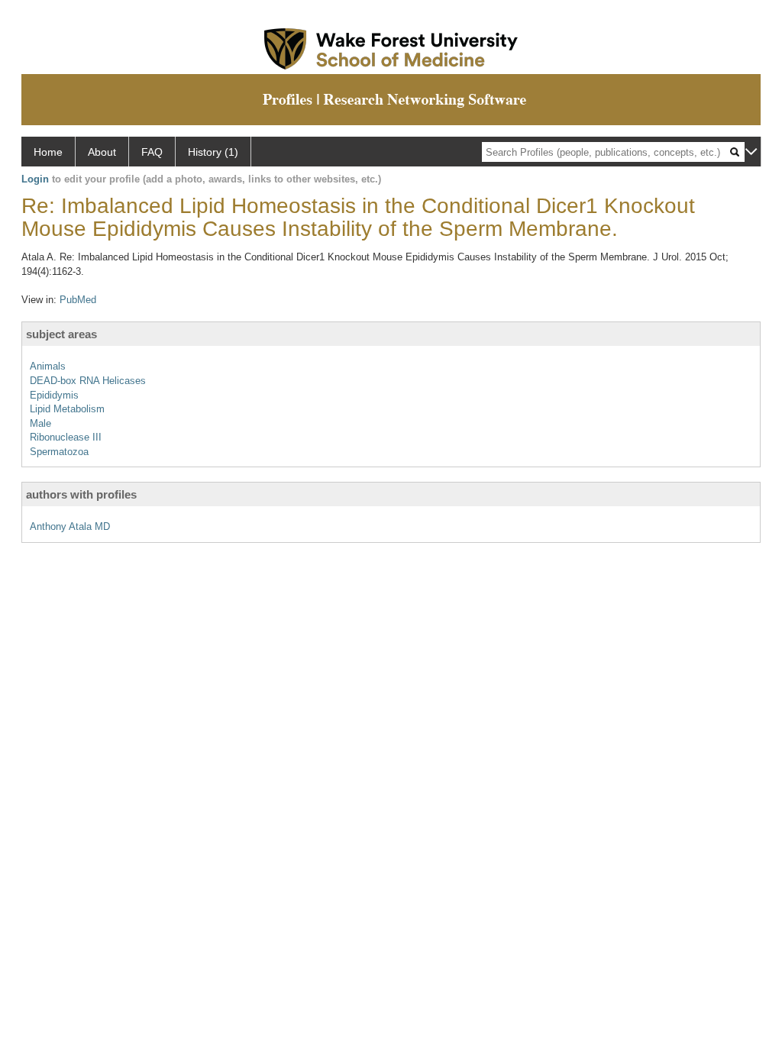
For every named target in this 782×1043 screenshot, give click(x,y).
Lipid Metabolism (67, 409)
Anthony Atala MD (70, 526)
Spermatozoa (59, 451)
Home (48, 152)
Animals (48, 366)
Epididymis (54, 395)
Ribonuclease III (66, 437)
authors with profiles (81, 494)
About (102, 152)
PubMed (78, 299)
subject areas (61, 334)
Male (40, 423)
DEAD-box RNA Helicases (88, 380)
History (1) (213, 152)
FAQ (152, 152)
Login (35, 179)
